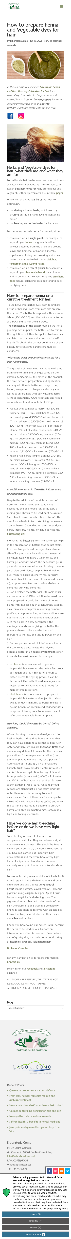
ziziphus (51, 259)
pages (59, 192)
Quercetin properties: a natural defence (32, 1090)
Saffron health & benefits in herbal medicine (34, 1121)
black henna (16, 694)
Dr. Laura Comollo (17, 948)
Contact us (13, 961)
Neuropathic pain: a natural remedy (30, 1116)
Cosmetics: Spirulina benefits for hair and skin (35, 1110)
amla (25, 263)
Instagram (49, 968)
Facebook (32, 968)
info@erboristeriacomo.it (21, 1156)
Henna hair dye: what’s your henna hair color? (36, 1105)
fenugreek (15, 263)
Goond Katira (37, 263)
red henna (15, 664)
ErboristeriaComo (19, 40)
